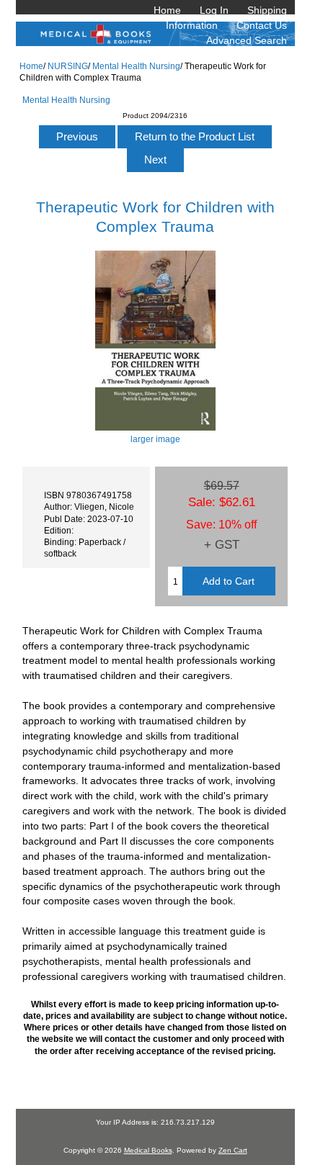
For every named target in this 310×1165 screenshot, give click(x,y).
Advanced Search (246, 40)
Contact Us (261, 25)
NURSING (68, 66)
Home (167, 10)
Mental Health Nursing (136, 66)
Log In (214, 10)
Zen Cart (232, 1150)
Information (192, 25)
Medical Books (148, 1150)
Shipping (267, 10)
